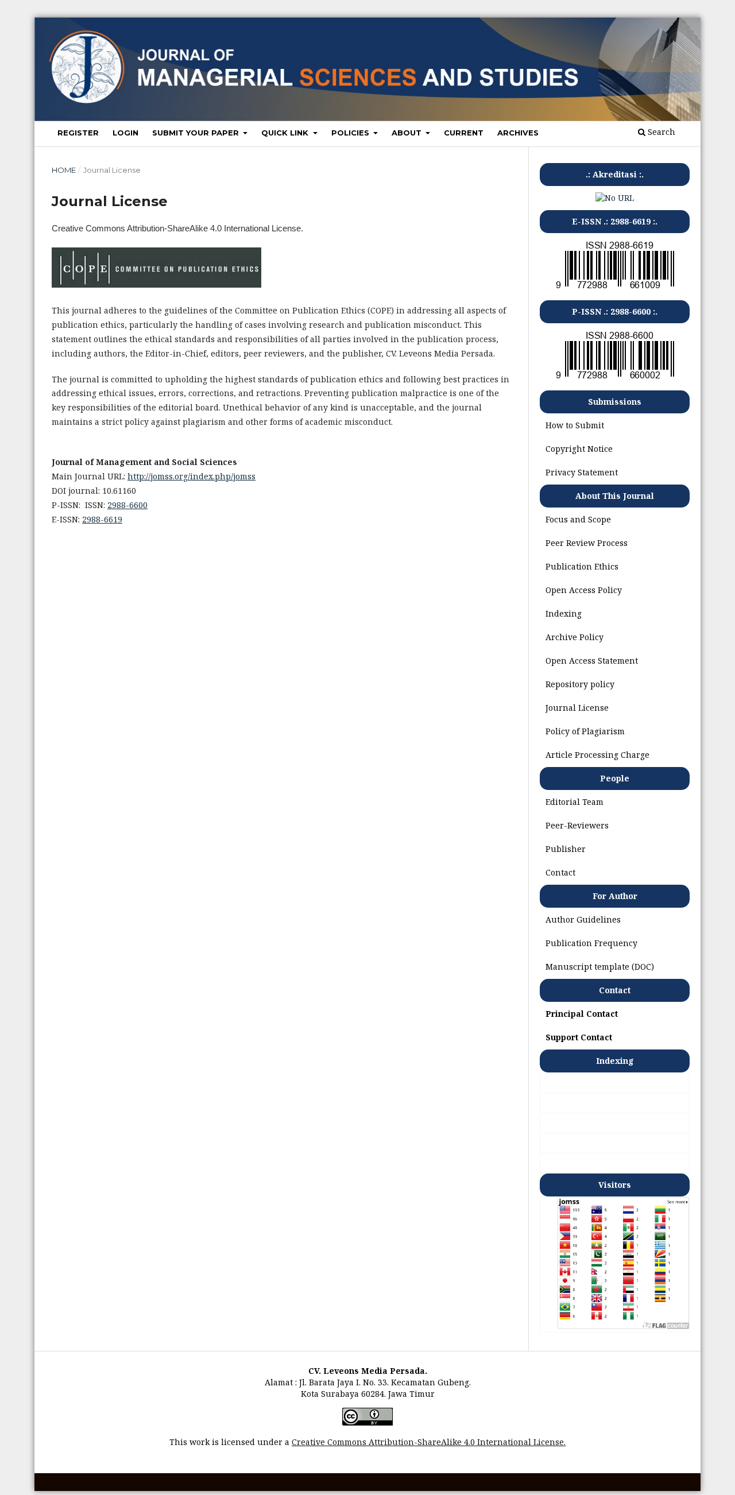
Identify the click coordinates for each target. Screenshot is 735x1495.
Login (125, 132)
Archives (518, 132)
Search (660, 131)
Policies (351, 132)
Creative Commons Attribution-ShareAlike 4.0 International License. (429, 1441)
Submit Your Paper (196, 132)
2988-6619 (102, 519)
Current (463, 132)
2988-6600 (127, 504)
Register (78, 132)
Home (64, 170)
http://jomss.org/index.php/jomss (191, 476)
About (408, 132)
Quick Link (286, 132)
